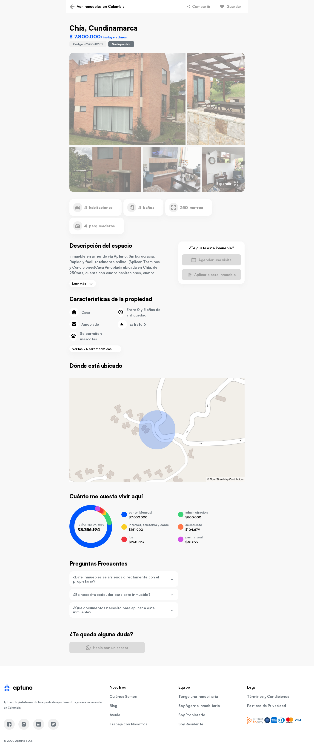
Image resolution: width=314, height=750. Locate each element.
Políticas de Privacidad (266, 705)
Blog (113, 705)
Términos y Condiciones (268, 696)
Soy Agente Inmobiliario (199, 705)
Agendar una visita (214, 260)
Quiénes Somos (123, 696)
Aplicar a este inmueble (215, 274)
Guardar (234, 6)
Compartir (201, 6)
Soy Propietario (191, 715)
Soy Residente (190, 724)
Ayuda (115, 715)
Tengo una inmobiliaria (198, 696)
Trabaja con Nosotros (128, 724)
